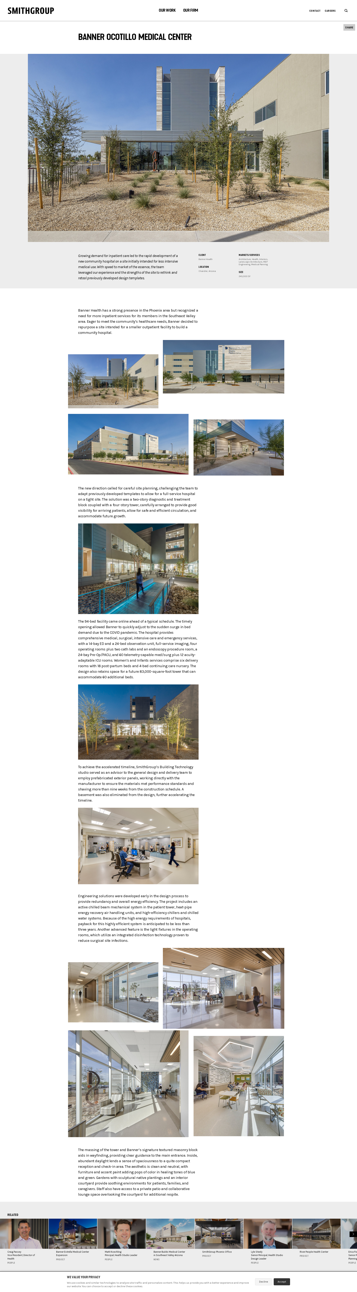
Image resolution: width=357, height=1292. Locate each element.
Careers (330, 10)
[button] (167, 11)
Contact (315, 10)
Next (353, 1234)
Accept (282, 1281)
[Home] (30, 10)
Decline (263, 1281)
